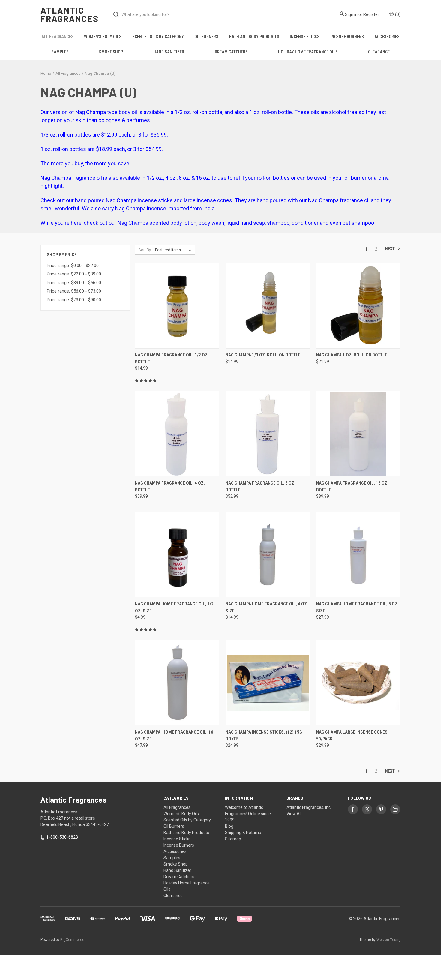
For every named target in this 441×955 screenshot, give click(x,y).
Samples (60, 52)
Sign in (351, 14)
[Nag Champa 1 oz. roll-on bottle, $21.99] (358, 305)
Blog (229, 826)
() (397, 14)
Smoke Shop (111, 52)
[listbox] (174, 249)
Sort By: (145, 250)
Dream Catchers (231, 52)
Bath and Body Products (254, 36)
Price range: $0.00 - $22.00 (73, 265)
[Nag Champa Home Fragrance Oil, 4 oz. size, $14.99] (268, 554)
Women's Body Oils (103, 36)
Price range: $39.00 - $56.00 (74, 282)
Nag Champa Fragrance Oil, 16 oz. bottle (352, 486)
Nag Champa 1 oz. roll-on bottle (351, 355)
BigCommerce (72, 940)
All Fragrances (57, 36)
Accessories (387, 36)
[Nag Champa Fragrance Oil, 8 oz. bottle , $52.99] (268, 433)
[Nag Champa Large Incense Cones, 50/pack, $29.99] (358, 682)
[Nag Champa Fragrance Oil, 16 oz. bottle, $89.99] (358, 433)
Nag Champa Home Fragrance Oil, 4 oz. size (267, 607)
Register (371, 14)
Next (390, 248)
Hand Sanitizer (168, 52)
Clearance (379, 52)
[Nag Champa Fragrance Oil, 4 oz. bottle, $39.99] (177, 433)
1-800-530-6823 (62, 837)
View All (294, 813)
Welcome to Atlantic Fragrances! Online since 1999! (248, 813)
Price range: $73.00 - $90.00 (74, 299)
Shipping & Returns (243, 832)
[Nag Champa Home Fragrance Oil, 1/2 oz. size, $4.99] (177, 554)
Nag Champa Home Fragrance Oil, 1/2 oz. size (174, 607)
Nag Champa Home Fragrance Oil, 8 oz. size (357, 607)
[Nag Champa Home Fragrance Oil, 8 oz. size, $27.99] (358, 554)
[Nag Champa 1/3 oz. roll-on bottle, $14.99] (268, 305)
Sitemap (233, 838)
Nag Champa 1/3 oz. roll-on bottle (263, 355)
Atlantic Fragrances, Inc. (309, 807)
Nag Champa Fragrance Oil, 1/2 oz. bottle (172, 358)
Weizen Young (388, 940)
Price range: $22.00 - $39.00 (74, 274)
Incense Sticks (305, 36)
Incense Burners (347, 36)
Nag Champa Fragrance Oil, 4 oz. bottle (170, 486)
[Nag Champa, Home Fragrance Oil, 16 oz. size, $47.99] (177, 682)
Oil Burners (206, 36)
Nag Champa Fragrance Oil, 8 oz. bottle (261, 486)
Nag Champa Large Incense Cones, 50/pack (352, 735)
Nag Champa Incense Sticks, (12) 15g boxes (264, 735)
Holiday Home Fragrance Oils (308, 52)
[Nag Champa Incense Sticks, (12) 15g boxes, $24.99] (268, 682)
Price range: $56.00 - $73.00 (74, 291)
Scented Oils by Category (158, 36)
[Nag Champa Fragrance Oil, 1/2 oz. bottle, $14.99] (177, 305)
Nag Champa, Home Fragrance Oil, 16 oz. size (174, 735)
